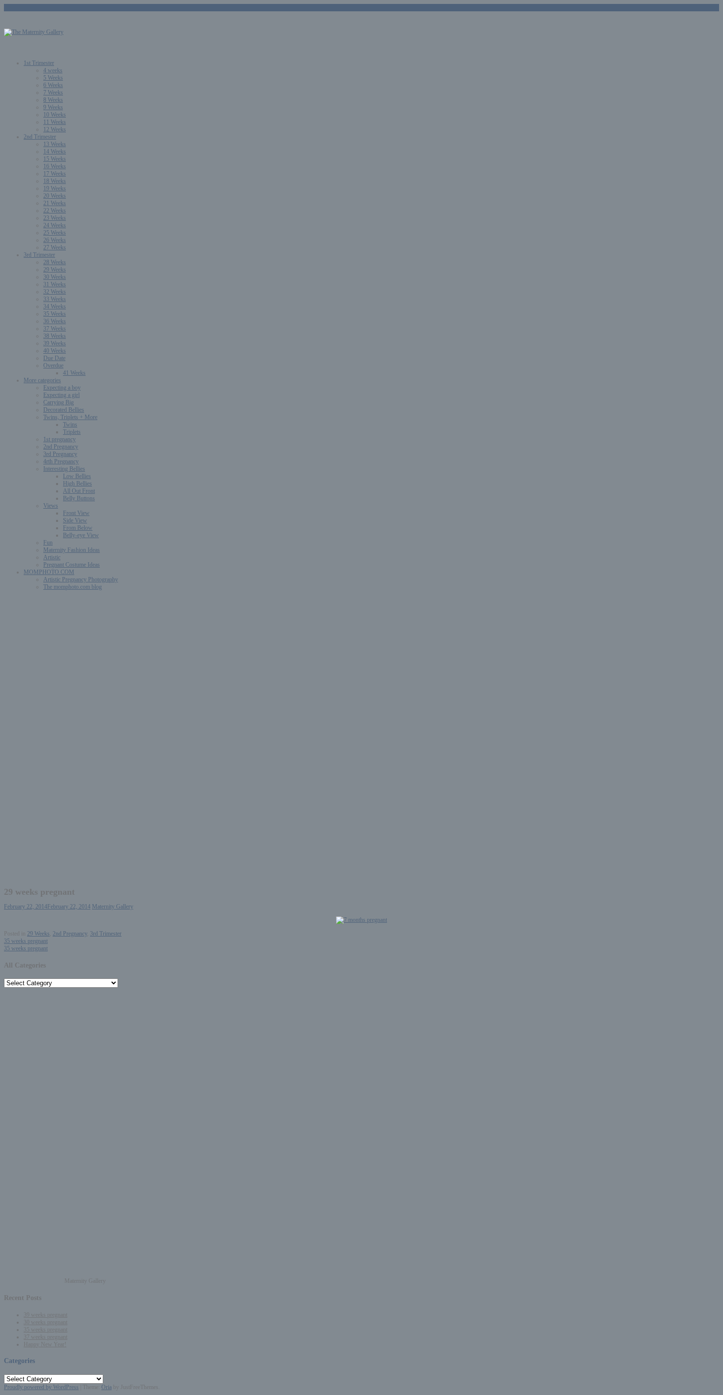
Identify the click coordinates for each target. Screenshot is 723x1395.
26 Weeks (54, 240)
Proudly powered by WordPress (41, 1387)
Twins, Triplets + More (70, 417)
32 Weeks (54, 291)
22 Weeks (54, 210)
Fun (48, 542)
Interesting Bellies (64, 468)
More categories (42, 380)
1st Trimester (39, 63)
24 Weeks (54, 225)
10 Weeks (54, 114)
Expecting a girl (61, 395)
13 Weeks (54, 144)
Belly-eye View (81, 535)
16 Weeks (54, 166)
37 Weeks (54, 328)
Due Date (54, 358)
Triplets (72, 431)
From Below (77, 527)
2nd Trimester (40, 136)
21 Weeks (54, 203)
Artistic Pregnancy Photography (80, 579)
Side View (75, 520)
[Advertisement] (361, 667)
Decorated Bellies (63, 409)
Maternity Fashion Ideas (71, 549)
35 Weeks (54, 313)
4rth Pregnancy (61, 461)
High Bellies (77, 483)
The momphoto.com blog (72, 586)
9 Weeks (53, 107)
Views (50, 505)
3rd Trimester (39, 254)
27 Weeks (54, 247)
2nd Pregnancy (60, 446)
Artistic (51, 557)
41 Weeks (74, 372)
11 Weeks (54, 122)
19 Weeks (54, 188)
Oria (106, 1387)
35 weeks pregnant (26, 941)
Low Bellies (77, 476)
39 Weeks (54, 343)
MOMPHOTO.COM (49, 572)
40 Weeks (54, 350)
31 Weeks (54, 284)
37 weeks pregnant (45, 1337)
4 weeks (52, 70)
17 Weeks (54, 173)
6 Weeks (53, 85)
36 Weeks (54, 321)
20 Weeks (54, 195)
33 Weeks (54, 299)
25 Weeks (54, 232)
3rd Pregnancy (60, 454)
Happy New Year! (45, 1344)
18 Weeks (54, 181)
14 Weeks (54, 151)
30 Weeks (54, 276)
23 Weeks (54, 217)
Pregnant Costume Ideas (71, 564)
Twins (70, 424)
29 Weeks (54, 269)
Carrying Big (58, 402)
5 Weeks (53, 77)
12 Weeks (54, 129)
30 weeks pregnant (45, 1322)
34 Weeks (54, 306)
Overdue (53, 365)
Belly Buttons (79, 498)
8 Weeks (53, 99)
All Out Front (79, 490)
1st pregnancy (59, 439)
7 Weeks (53, 92)
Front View (76, 513)
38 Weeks (54, 336)
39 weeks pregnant (45, 1314)
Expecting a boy (62, 387)
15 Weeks (54, 158)
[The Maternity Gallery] (33, 32)
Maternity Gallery (112, 906)
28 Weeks (54, 262)
